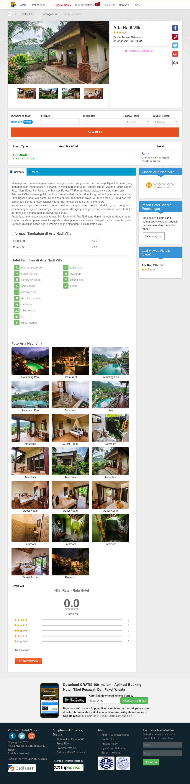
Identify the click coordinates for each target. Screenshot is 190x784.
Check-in (45, 115)
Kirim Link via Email (134, 700)
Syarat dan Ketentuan (114, 748)
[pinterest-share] (175, 37)
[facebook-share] (175, 28)
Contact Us (107, 739)
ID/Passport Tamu (21, 115)
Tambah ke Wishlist (140, 51)
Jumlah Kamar (161, 115)
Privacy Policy (109, 743)
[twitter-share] (175, 45)
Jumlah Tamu (132, 115)
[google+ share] (175, 54)
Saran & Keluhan (111, 752)
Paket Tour (39, 5)
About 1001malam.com (115, 734)
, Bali (152, 265)
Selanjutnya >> (153, 236)
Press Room (64, 743)
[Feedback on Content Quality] (175, 63)
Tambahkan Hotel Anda (70, 739)
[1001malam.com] (10, 3)
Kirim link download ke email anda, (111, 695)
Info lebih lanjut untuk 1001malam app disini (107, 716)
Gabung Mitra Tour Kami (71, 752)
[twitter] (21, 738)
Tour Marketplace (85, 5)
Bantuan (124, 5)
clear (146, 254)
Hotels (23, 5)
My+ (138, 5)
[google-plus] (31, 738)
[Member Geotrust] (22, 766)
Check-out (89, 115)
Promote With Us (66, 748)
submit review (28, 660)
